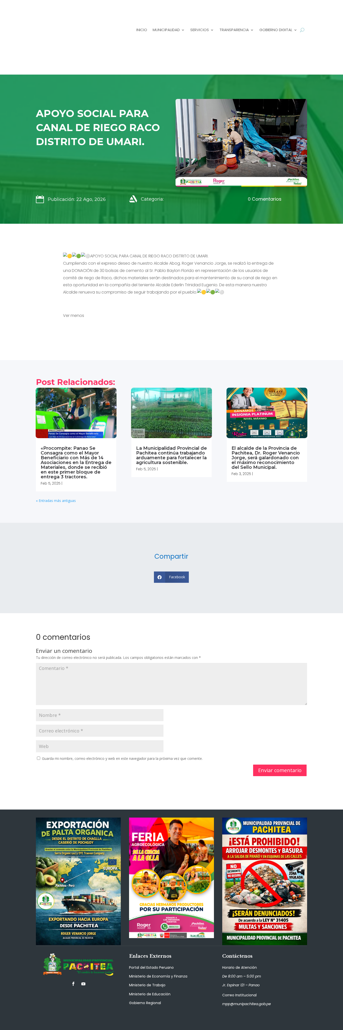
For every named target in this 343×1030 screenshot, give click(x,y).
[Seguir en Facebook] (73, 984)
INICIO (141, 29)
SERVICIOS (199, 29)
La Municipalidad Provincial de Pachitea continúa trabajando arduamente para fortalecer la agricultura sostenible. (171, 455)
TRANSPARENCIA (234, 29)
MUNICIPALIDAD (166, 29)
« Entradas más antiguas (56, 500)
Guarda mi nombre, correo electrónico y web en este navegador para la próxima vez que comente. (122, 758)
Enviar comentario (280, 770)
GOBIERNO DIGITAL (275, 29)
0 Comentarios (264, 199)
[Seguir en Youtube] (83, 984)
